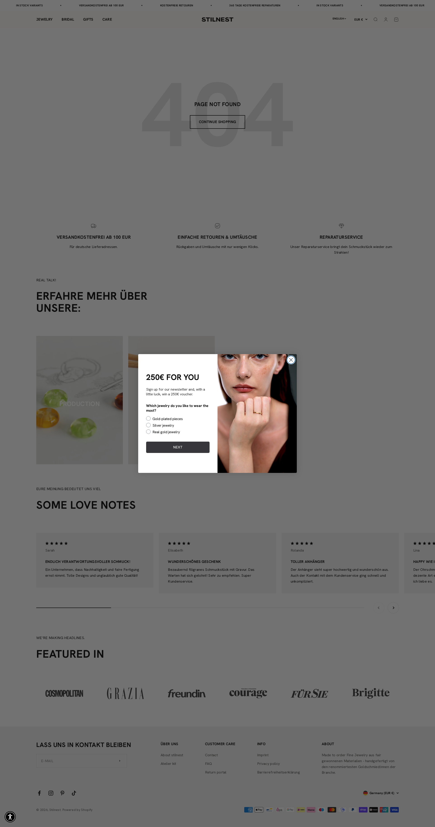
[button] (10, 816)
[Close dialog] (291, 360)
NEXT (178, 447)
